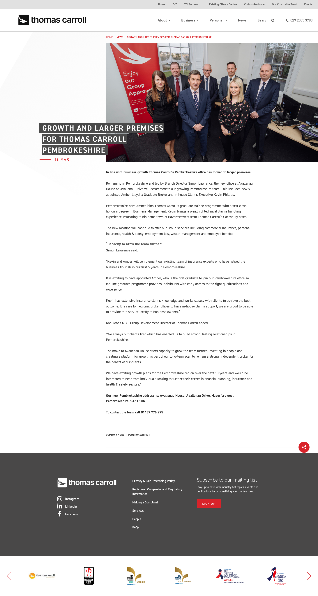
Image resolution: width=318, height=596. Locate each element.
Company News (115, 435)
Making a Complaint (145, 502)
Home (161, 4)
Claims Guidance (254, 4)
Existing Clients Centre (223, 4)
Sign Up (208, 504)
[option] (41, 576)
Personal (217, 20)
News (242, 20)
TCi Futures (191, 4)
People (136, 519)
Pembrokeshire (138, 435)
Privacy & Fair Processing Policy (153, 481)
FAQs (135, 527)
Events (308, 4)
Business (188, 20)
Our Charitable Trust (284, 4)
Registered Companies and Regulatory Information (157, 491)
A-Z (175, 4)
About (162, 20)
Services (138, 511)
